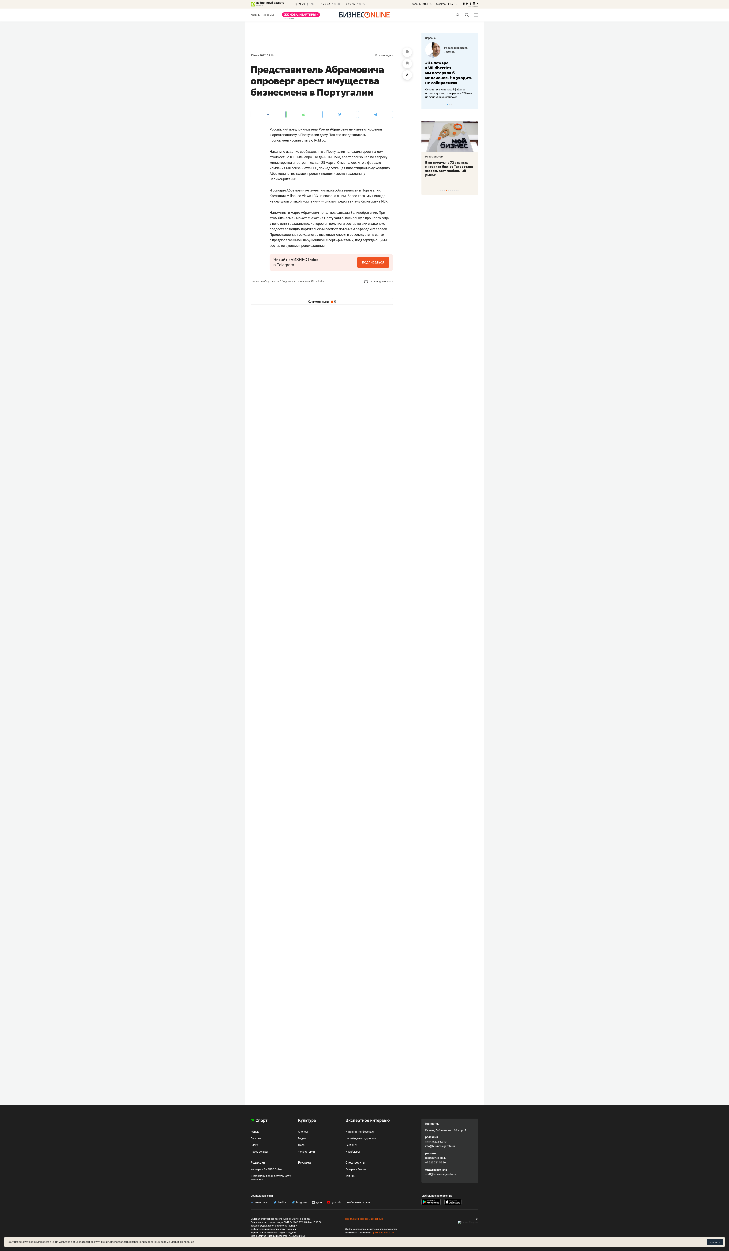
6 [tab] (450, 190)
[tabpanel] (450, 68)
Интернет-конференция (360, 1131)
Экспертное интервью (368, 1120)
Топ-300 (350, 1175)
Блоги (254, 1145)
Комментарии (322, 301)
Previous (427, 105)
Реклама (304, 1162)
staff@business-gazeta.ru (440, 1174)
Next (474, 105)
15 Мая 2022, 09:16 (262, 55)
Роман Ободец (453, 47)
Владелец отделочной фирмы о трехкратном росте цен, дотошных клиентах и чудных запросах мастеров (449, 88)
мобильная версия (359, 1202)
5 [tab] (448, 190)
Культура (307, 1120)
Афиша (255, 1131)
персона (430, 38)
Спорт (261, 1120)
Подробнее (187, 1241)
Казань (416, 4)
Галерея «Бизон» (356, 1169)
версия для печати (381, 281)
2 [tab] (449, 104)
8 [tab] (454, 190)
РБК (384, 201)
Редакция (258, 1162)
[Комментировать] (407, 52)
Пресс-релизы (259, 1151)
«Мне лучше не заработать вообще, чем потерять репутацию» (448, 70)
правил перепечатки (383, 1232)
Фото (301, 1145)
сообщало (308, 152)
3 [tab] (451, 104)
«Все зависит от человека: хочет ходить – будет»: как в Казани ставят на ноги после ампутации (449, 168)
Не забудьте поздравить (361, 1138)
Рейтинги (351, 1145)
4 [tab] (446, 190)
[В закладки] (407, 63)
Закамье (269, 14)
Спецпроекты (355, 1162)
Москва (441, 4)
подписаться (373, 262)
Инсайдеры (353, 1151)
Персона (256, 1138)
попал (324, 212)
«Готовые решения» (456, 51)
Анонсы (303, 1131)
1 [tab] (447, 104)
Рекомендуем (434, 156)
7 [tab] (452, 190)
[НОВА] (301, 15)
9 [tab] (456, 190)
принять (715, 1242)
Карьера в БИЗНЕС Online (266, 1169)
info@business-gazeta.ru (440, 1146)
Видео (302, 1138)
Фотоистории (306, 1151)
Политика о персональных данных (364, 1219)
